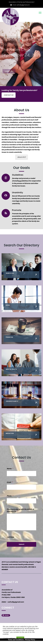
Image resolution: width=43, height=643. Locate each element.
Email (10, 482)
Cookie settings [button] (9, 638)
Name (10, 469)
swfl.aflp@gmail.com (16, 602)
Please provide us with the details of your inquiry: (20, 510)
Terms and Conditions (16, 639)
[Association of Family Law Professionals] (11, 17)
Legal (8, 305)
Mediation (10, 433)
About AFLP (21, 157)
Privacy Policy (30, 639)
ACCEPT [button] (20, 638)
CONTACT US (8, 95)
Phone (10, 496)
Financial (9, 337)
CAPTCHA (10, 537)
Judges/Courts (12, 401)
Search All (10, 273)
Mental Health (11, 369)
